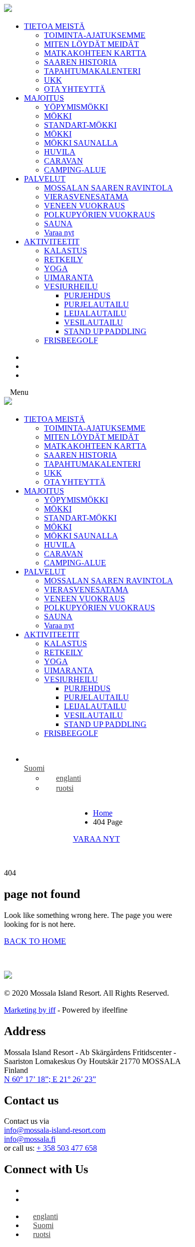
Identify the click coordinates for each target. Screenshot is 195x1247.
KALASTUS (65, 250)
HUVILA (60, 152)
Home (102, 813)
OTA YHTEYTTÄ (75, 89)
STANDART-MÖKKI (80, 125)
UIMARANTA (69, 277)
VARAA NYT (96, 839)
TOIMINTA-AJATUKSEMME (95, 35)
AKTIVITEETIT (52, 241)
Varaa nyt (59, 232)
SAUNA (58, 223)
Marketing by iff (30, 1010)
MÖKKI (58, 116)
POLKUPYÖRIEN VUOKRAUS (99, 214)
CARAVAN (63, 161)
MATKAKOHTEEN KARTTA (95, 53)
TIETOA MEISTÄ (54, 26)
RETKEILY (63, 259)
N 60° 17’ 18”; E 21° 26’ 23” (50, 1079)
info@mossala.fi (30, 1139)
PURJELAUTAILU (96, 304)
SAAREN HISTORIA (80, 62)
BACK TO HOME (35, 941)
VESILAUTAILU (93, 322)
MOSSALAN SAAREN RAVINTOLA (108, 187)
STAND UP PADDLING (105, 331)
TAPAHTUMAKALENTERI (92, 71)
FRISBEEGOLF (71, 340)
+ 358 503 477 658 (66, 1148)
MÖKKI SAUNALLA (81, 143)
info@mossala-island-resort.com (55, 1130)
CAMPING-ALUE (75, 170)
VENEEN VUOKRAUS (84, 205)
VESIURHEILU (71, 286)
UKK (53, 80)
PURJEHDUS (87, 295)
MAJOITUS (44, 98)
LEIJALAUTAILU (95, 313)
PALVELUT (45, 179)
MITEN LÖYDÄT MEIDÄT (91, 44)
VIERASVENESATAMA (86, 196)
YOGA (56, 268)
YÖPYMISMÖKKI (76, 107)
